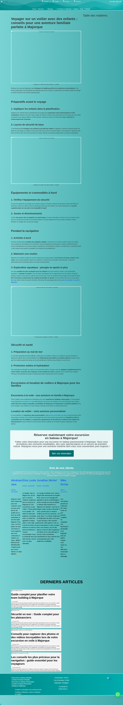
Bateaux (50, 9)
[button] (97, 20)
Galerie (75, 9)
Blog (81, 9)
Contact (87, 9)
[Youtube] (108, 689)
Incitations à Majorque (64, 9)
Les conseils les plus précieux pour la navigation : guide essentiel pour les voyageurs (35, 660)
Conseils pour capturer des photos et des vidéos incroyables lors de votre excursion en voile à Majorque (35, 637)
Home (34, 9)
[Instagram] (101, 689)
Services (41, 9)
